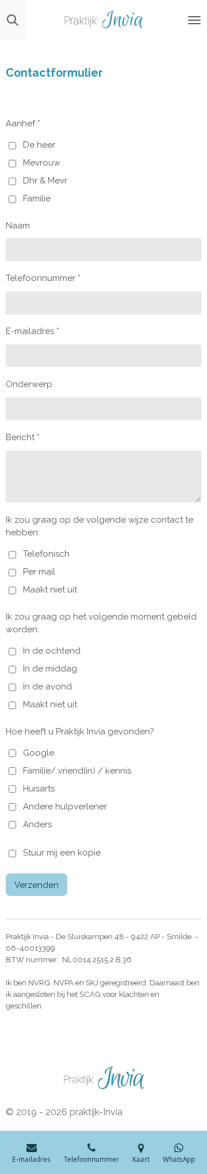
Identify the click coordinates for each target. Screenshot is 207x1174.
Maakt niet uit (50, 589)
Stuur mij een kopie (62, 853)
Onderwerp (29, 384)
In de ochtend (51, 651)
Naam (18, 225)
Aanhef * (23, 123)
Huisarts (39, 788)
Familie (37, 198)
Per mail (39, 572)
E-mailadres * (32, 331)
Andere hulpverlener (65, 806)
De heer (39, 145)
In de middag (50, 668)
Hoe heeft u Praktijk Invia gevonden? (80, 731)
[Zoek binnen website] (12, 20)
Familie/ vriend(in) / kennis (77, 771)
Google (38, 753)
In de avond (47, 686)
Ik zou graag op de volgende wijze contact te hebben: (99, 526)
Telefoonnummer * (43, 278)
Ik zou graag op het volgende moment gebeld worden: (101, 623)
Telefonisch (46, 554)
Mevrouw (41, 162)
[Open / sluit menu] (194, 20)
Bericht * (23, 437)
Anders (37, 824)
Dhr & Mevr (45, 180)
